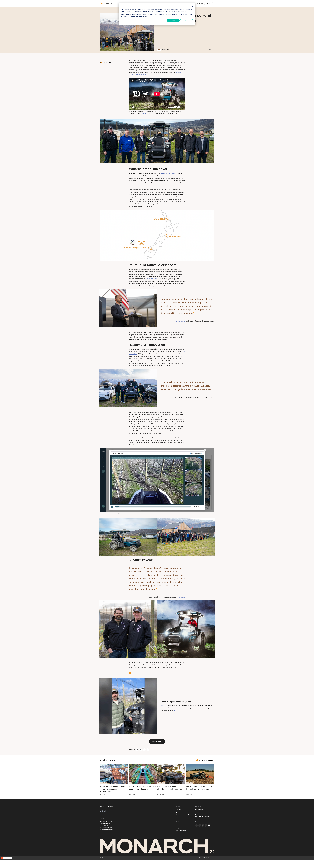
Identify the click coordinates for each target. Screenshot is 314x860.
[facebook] (199, 825)
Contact (197, 813)
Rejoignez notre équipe (200, 814)
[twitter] (206, 825)
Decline (186, 20)
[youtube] (209, 825)
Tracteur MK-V (179, 809)
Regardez (164, 705)
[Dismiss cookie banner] (192, 6)
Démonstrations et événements (202, 816)
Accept (173, 20)
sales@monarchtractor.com (106, 829)
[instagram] (196, 825)
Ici (175, 710)
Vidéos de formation (181, 830)
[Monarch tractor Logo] (106, 3)
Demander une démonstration (183, 814)
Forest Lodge (181, 597)
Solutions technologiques (182, 811)
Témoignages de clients (182, 813)
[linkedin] (203, 825)
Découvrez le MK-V (157, 741)
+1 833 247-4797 (104, 825)
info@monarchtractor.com (106, 827)
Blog (159, 49)
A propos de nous (199, 809)
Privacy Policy (183, 11)
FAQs (177, 828)
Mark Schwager (180, 321)
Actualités (197, 811)
